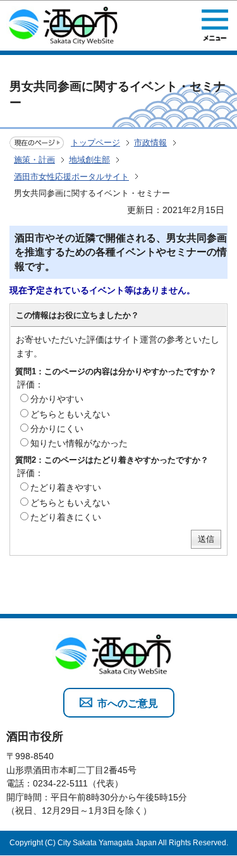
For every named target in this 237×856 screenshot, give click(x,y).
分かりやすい (56, 399)
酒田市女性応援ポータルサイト (71, 176)
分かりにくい (56, 429)
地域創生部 (89, 159)
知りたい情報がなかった (79, 443)
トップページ (95, 142)
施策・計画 (34, 159)
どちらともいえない (70, 414)
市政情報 (150, 142)
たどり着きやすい (65, 487)
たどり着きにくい (65, 517)
